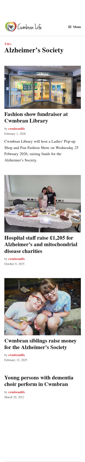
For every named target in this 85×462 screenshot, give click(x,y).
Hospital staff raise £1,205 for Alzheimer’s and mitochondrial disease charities (40, 244)
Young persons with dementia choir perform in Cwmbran (38, 380)
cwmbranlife (16, 128)
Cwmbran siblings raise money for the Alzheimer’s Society (40, 343)
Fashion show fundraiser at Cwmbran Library (36, 117)
